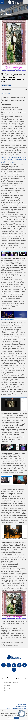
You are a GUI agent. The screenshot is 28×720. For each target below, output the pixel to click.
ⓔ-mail (6, 690)
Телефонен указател (20, 706)
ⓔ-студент (7, 685)
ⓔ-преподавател (9, 688)
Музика (20, 9)
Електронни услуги (14, 678)
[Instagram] (19, 665)
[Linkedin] (24, 665)
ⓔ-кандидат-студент (11, 682)
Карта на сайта (22, 704)
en (26, 2)
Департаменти (10, 9)
